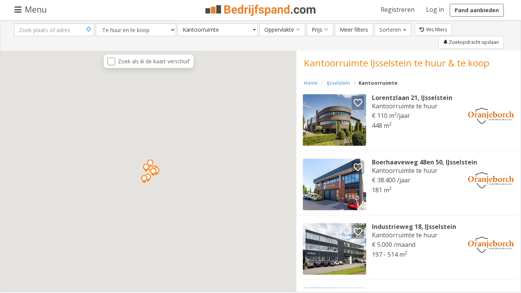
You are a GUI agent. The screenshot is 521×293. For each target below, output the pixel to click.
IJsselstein (338, 82)
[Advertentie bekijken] (334, 120)
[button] (144, 179)
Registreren (398, 9)
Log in (435, 9)
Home (311, 82)
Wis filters (436, 29)
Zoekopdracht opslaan (473, 42)
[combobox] (218, 29)
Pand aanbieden (477, 10)
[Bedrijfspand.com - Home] (261, 10)
